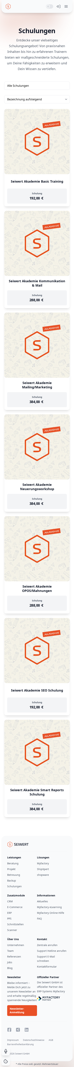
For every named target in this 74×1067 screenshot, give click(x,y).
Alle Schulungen (18, 86)
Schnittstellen (15, 924)
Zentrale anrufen (47, 945)
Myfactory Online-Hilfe (50, 912)
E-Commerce (14, 907)
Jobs (9, 962)
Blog (10, 968)
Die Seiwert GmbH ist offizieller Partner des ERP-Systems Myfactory (51, 987)
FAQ (39, 918)
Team (10, 950)
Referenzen (14, 956)
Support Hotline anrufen (51, 950)
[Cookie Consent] (5, 1061)
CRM (10, 901)
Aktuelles (42, 901)
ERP (9, 912)
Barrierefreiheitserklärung (20, 1044)
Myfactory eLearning (49, 907)
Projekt (11, 869)
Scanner (12, 930)
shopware (43, 875)
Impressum (13, 1040)
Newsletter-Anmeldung (17, 1010)
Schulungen (14, 886)
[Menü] (66, 6)
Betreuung (13, 875)
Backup (11, 880)
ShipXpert (43, 869)
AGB (51, 1040)
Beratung (12, 863)
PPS (9, 918)
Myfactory (43, 863)
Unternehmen (15, 945)
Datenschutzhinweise (33, 1040)
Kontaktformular (47, 966)
